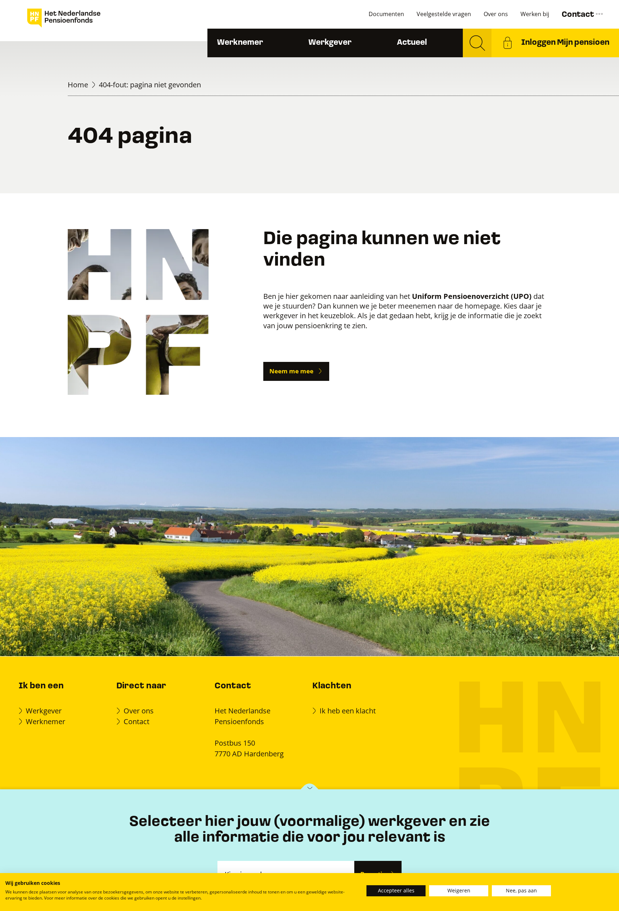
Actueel (412, 43)
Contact (578, 15)
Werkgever (329, 43)
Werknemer (240, 43)
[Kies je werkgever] (309, 789)
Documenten (386, 14)
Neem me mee (291, 371)
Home (78, 84)
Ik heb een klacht (348, 711)
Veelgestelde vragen (444, 14)
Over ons (496, 14)
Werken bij (534, 14)
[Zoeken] (477, 43)
